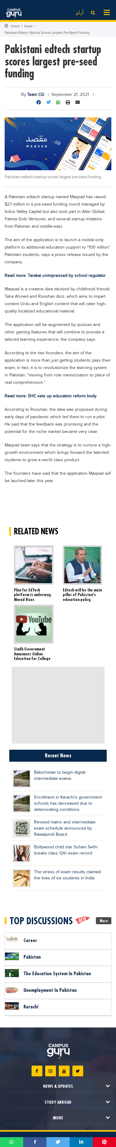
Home (15, 26)
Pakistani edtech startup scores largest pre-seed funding (47, 33)
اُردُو (80, 12)
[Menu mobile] (107, 12)
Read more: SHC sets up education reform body (51, 396)
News (28, 26)
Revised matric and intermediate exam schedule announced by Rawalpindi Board (65, 828)
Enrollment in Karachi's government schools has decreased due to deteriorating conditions (68, 803)
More (104, 920)
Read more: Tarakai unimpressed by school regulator (55, 275)
